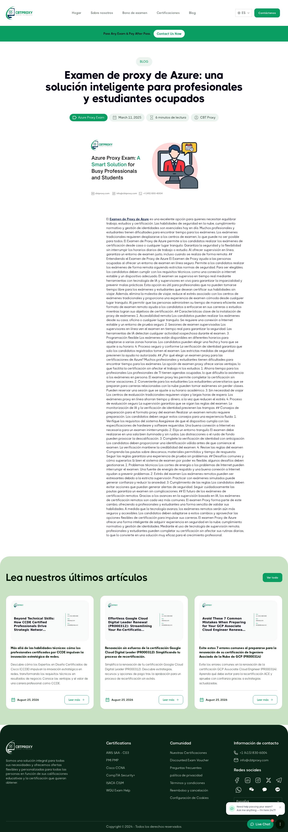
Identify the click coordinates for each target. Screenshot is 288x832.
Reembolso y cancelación (189, 790)
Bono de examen (134, 13)
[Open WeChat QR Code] (251, 790)
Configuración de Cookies (189, 798)
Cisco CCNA (115, 768)
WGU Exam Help (118, 790)
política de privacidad (186, 775)
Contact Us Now (169, 34)
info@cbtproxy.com (254, 760)
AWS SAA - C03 (117, 753)
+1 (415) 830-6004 (253, 753)
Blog (192, 13)
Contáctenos (267, 12)
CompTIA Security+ (120, 775)
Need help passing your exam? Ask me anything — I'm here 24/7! (256, 808)
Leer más (74, 699)
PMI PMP (112, 760)
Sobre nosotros (102, 13)
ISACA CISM (115, 783)
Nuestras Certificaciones (188, 753)
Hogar (76, 13)
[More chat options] (280, 824)
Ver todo (272, 577)
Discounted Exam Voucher (189, 760)
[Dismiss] (280, 807)
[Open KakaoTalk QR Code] (264, 790)
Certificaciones (168, 13)
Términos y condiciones (187, 783)
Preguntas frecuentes (186, 768)
